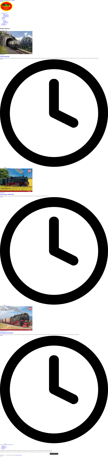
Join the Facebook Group (54, 453)
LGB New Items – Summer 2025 (7, 194)
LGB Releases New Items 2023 (6, 332)
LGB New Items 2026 (4, 56)
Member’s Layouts (4, 447)
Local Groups (3, 448)
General (7, 444)
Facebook (13, 0)
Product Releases (2, 54)
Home (1, 30)
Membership (3, 446)
